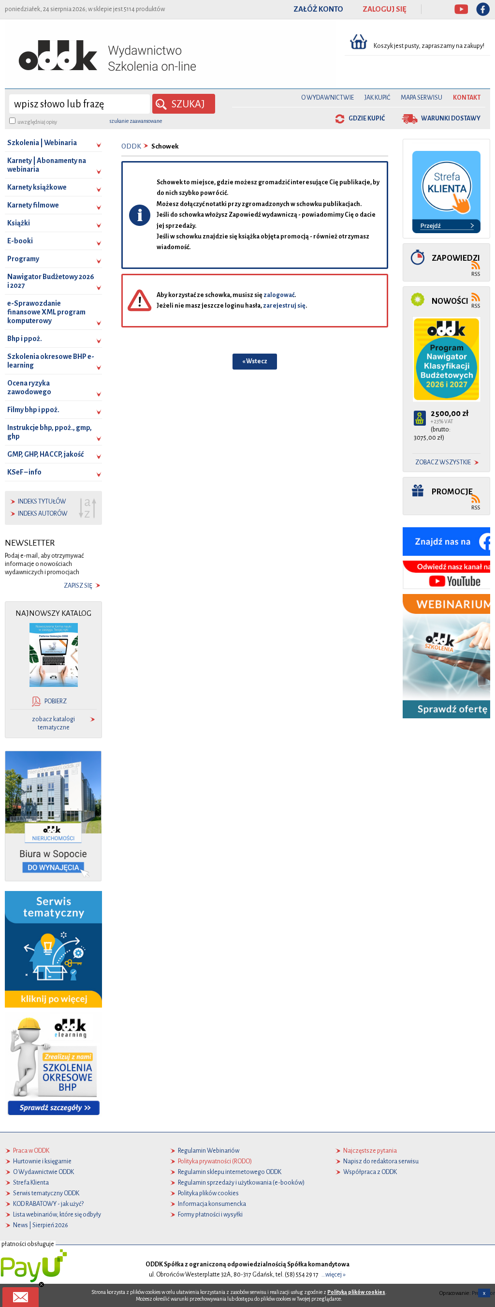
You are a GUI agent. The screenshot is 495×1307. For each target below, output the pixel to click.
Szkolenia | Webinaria (42, 143)
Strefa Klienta (31, 1182)
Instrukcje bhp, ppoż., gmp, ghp (49, 432)
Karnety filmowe (33, 205)
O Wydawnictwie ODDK (43, 1172)
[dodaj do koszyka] (420, 418)
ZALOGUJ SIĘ (385, 9)
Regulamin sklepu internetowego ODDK (229, 1172)
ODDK (131, 146)
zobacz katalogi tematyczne (53, 723)
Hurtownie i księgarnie (42, 1161)
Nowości (450, 301)
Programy (23, 259)
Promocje (452, 491)
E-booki (20, 241)
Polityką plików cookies (356, 1292)
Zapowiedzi (456, 258)
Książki (18, 223)
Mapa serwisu (421, 97)
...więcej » (333, 1274)
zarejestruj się (284, 305)
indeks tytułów (42, 501)
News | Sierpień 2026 (40, 1225)
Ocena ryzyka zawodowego (29, 387)
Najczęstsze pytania (370, 1150)
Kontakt (466, 97)
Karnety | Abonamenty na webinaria (46, 165)
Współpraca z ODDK (370, 1172)
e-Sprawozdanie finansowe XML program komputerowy (46, 312)
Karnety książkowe (37, 187)
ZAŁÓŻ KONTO (318, 9)
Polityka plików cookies (208, 1193)
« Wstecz (254, 361)
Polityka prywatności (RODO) (215, 1161)
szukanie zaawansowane (136, 121)
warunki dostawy (450, 118)
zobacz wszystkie (443, 462)
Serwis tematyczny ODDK (46, 1193)
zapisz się (78, 585)
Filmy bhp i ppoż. (33, 410)
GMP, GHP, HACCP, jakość (45, 454)
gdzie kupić (367, 118)
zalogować (278, 295)
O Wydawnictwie (327, 97)
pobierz (55, 701)
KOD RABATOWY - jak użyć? (48, 1204)
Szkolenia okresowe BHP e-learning (50, 361)
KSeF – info (24, 472)
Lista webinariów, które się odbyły (57, 1214)
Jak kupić (377, 97)
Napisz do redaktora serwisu (381, 1161)
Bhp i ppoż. (24, 338)
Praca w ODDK (31, 1150)
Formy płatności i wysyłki (210, 1214)
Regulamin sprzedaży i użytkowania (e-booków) (241, 1182)
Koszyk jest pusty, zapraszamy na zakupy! (429, 46)
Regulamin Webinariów (208, 1150)
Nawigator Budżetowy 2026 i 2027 (50, 281)
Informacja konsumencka (212, 1204)
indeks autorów (43, 513)
